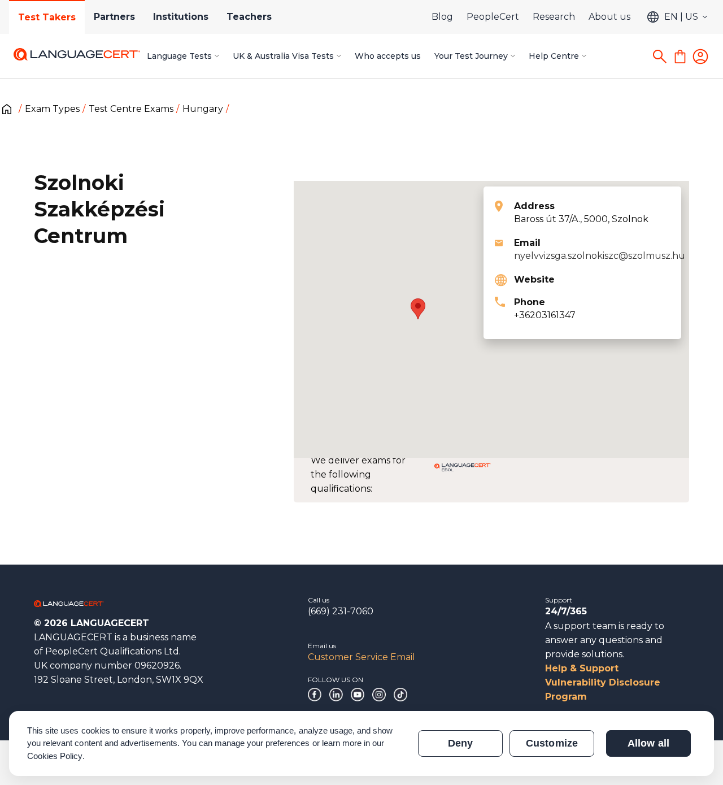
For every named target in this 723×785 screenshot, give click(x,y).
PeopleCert (493, 16)
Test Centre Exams (131, 108)
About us (609, 16)
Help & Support (582, 668)
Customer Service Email (361, 657)
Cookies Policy (54, 756)
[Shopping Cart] (680, 56)
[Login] (700, 56)
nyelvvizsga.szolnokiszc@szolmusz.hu (599, 255)
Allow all (648, 743)
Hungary (202, 108)
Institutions (180, 16)
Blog (442, 16)
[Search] (660, 56)
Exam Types (52, 108)
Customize (551, 743)
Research (554, 16)
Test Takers (47, 17)
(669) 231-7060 (340, 611)
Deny (460, 743)
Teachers (249, 16)
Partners (114, 16)
